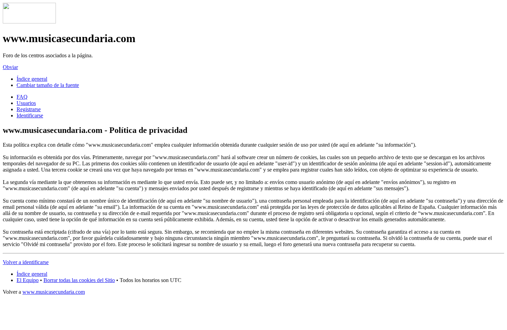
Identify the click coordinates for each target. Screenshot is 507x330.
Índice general (32, 79)
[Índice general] (29, 22)
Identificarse (30, 115)
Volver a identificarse (26, 262)
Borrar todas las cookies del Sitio (79, 280)
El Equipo (28, 280)
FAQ (22, 97)
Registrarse (29, 109)
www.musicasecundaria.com (53, 292)
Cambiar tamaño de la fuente (48, 85)
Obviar (10, 67)
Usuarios (26, 103)
